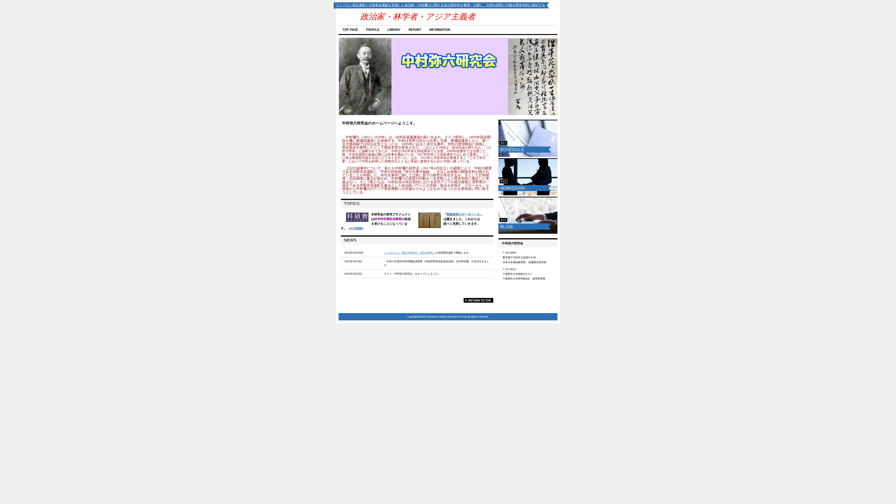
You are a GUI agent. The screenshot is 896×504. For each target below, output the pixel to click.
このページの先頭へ (478, 300)
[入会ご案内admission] (527, 176)
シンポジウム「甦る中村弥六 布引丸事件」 (409, 252)
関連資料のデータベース (463, 214)
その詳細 (356, 228)
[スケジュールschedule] (527, 138)
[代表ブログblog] (527, 215)
